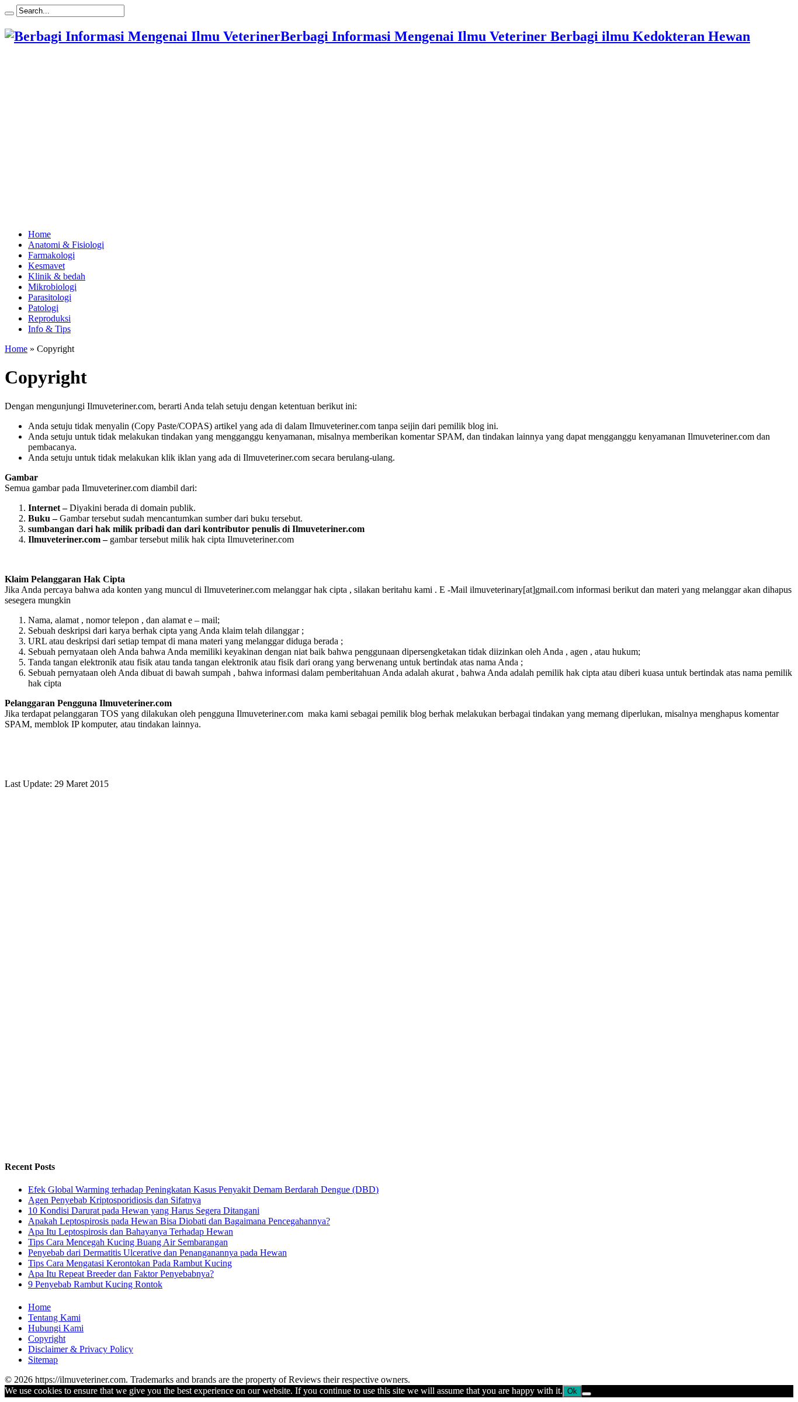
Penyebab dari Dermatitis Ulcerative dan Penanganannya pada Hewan (157, 1253)
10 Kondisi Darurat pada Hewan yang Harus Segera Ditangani (143, 1210)
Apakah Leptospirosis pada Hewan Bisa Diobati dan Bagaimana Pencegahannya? (179, 1221)
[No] (586, 1394)
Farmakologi (51, 255)
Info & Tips (49, 329)
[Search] (9, 13)
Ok (572, 1391)
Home (39, 234)
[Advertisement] (355, 138)
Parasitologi (49, 297)
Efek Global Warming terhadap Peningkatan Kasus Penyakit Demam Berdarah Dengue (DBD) (203, 1189)
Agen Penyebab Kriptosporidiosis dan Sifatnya (114, 1200)
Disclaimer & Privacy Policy (80, 1349)
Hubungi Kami (56, 1328)
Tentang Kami (54, 1317)
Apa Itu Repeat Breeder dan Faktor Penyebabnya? (121, 1274)
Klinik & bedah (56, 276)
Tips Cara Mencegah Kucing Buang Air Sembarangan (128, 1242)
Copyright (46, 1339)
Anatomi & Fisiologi (66, 245)
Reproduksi (49, 318)
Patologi (43, 308)
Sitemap (43, 1360)
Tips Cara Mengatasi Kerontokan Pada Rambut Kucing (130, 1263)
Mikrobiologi (52, 287)
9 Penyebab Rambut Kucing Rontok (95, 1284)
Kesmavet (46, 266)
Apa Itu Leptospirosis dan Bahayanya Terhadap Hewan (130, 1232)
